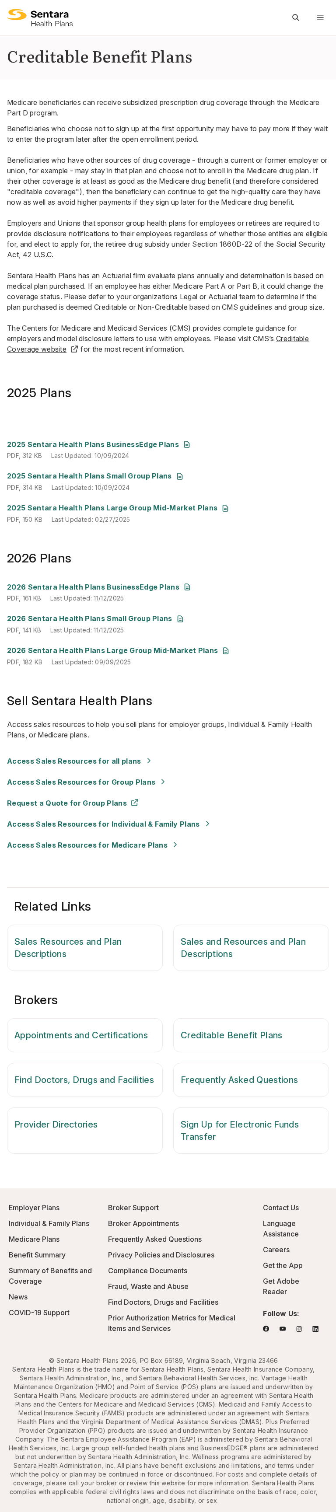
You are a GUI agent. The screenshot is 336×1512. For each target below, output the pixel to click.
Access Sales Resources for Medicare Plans (87, 845)
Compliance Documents (147, 1270)
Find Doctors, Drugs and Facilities (163, 1302)
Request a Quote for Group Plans (67, 803)
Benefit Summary (37, 1254)
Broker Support (133, 1207)
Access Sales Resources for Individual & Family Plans (103, 824)
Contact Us (281, 1207)
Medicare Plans (34, 1239)
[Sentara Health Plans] (40, 17)
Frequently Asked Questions (155, 1239)
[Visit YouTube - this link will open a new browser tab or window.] (283, 1329)
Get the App (283, 1265)
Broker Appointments (143, 1223)
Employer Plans (34, 1207)
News (18, 1296)
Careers (276, 1249)
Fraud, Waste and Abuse (148, 1286)
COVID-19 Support (39, 1312)
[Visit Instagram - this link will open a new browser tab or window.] (299, 1329)
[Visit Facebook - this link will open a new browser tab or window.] (266, 1329)
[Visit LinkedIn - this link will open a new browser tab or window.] (315, 1329)
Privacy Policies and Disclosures (161, 1254)
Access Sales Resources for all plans (74, 761)
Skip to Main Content (13, 12)
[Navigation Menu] (320, 17)
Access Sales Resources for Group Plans (81, 782)
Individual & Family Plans (49, 1223)
